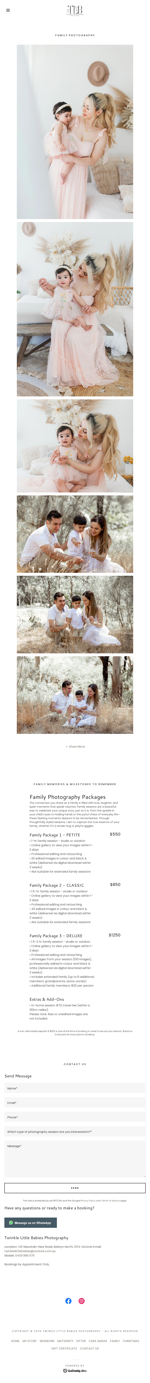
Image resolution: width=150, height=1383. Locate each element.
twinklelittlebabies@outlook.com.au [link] (30, 1251)
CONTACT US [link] (89, 1348)
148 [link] (20, 1247)
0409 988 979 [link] (24, 1255)
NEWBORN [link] (47, 1341)
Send (75, 1188)
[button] (7, 10)
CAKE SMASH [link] (98, 1341)
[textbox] (75, 1088)
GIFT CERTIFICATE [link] (64, 1348)
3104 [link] (77, 1247)
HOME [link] (15, 1341)
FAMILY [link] (115, 1341)
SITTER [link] (81, 1341)
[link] (75, 10)
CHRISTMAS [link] (131, 1341)
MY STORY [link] (29, 1341)
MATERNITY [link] (65, 1341)
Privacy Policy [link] (87, 1200)
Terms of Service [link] (110, 1200)
